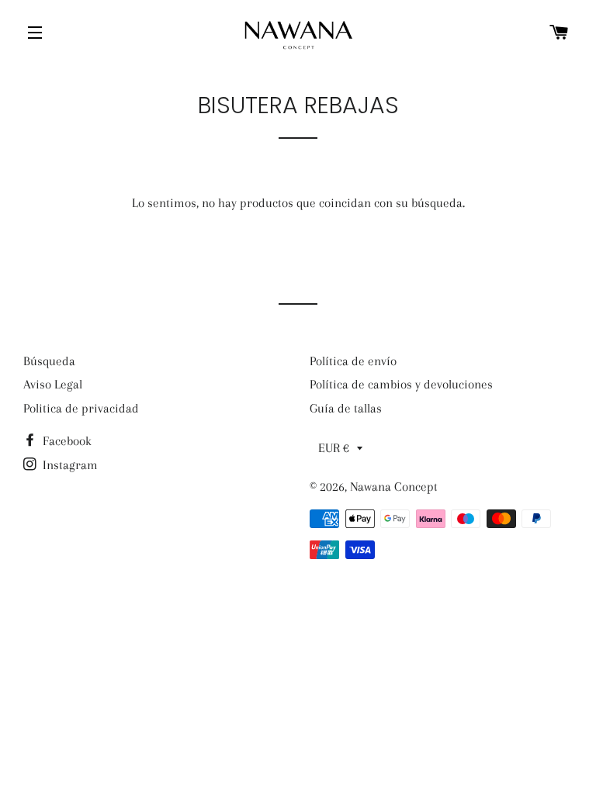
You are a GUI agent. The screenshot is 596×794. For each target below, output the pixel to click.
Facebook (66, 440)
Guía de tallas (346, 408)
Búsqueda (49, 361)
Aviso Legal (52, 384)
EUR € (333, 447)
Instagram (69, 464)
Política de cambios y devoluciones (401, 384)
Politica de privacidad (81, 408)
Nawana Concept (394, 486)
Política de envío (353, 361)
